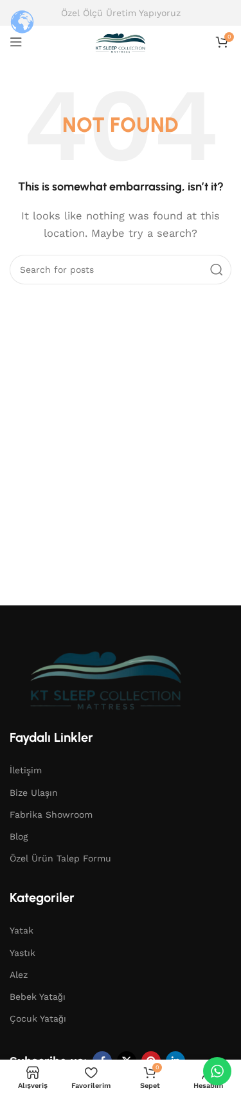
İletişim (26, 770)
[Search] (216, 269)
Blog (19, 836)
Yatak (21, 930)
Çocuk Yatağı (38, 1018)
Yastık (22, 953)
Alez (19, 975)
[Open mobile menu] (16, 42)
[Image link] (106, 676)
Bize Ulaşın (34, 792)
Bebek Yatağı (38, 996)
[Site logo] (120, 41)
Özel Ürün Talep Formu (60, 858)
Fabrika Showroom (51, 814)
